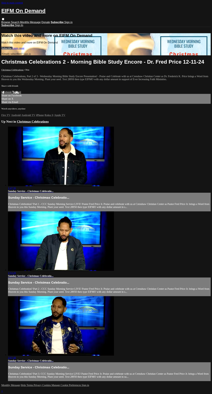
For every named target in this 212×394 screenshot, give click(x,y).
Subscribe (6, 48)
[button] (3, 19)
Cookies (47, 385)
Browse (6, 22)
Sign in (68, 22)
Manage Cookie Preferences (67, 385)
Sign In (19, 25)
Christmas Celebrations (12, 70)
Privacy (38, 385)
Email (18, 92)
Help (23, 385)
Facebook (6, 92)
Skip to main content (12, 2)
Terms (30, 385)
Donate (45, 22)
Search (15, 22)
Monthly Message (30, 22)
